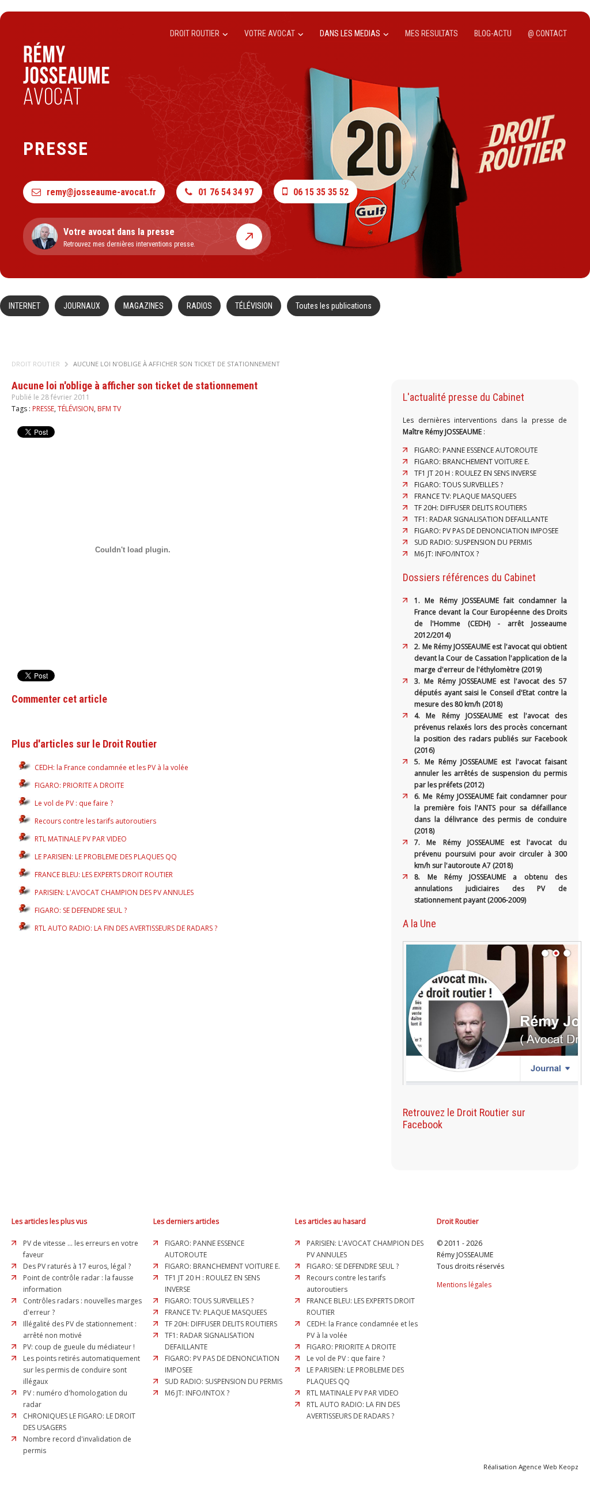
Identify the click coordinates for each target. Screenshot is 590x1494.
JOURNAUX (81, 305)
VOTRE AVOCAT (270, 33)
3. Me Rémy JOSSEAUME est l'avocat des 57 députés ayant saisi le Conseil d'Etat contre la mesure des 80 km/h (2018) (490, 692)
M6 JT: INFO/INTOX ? (446, 554)
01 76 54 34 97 (226, 192)
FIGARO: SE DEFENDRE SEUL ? (81, 910)
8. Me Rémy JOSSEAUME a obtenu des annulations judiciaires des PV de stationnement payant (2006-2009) (490, 888)
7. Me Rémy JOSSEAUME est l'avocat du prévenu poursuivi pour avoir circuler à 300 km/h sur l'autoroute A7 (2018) (490, 853)
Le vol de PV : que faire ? (74, 803)
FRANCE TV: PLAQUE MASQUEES (465, 496)
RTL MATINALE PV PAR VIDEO (81, 839)
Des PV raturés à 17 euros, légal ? (77, 1266)
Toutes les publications (334, 305)
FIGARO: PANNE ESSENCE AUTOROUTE (476, 450)
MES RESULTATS (431, 33)
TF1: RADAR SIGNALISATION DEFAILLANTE (481, 519)
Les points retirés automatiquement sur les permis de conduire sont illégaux (81, 1369)
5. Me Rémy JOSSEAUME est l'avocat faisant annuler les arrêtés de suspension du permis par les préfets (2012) (490, 773)
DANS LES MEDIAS (351, 33)
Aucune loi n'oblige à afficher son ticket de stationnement (176, 363)
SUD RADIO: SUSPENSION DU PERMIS (473, 542)
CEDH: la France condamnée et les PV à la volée (111, 767)
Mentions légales (464, 1285)
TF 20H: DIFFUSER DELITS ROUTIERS (470, 508)
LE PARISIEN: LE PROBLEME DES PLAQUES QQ (106, 857)
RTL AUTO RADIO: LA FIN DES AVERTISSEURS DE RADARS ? (126, 928)
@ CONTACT (547, 33)
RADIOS (199, 305)
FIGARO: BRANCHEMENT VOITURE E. (472, 462)
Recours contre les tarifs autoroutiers (95, 821)
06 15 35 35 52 (321, 192)
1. (419, 600)
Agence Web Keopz (548, 1466)
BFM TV (109, 409)
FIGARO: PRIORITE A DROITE (79, 785)
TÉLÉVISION (254, 305)
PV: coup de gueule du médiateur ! (79, 1347)
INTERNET (24, 305)
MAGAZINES (143, 305)
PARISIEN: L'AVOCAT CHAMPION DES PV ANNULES (114, 892)
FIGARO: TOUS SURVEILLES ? (458, 485)
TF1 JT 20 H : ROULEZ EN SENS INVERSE (475, 473)
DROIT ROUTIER (195, 33)
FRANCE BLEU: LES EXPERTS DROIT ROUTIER (104, 874)
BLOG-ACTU (493, 33)
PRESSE (43, 409)
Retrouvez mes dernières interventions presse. (129, 237)
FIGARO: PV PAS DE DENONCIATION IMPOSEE (486, 531)
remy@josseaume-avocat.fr (101, 192)
